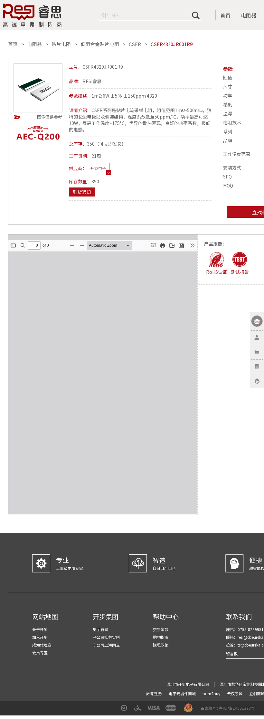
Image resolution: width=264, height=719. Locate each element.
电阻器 (248, 15)
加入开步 (40, 637)
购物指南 (160, 637)
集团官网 (100, 629)
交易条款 (160, 629)
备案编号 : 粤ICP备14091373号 (228, 708)
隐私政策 (160, 644)
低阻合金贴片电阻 (99, 44)
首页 (225, 15)
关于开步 (40, 629)
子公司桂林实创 (106, 637)
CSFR (135, 44)
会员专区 (40, 652)
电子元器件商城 (183, 693)
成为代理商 (42, 644)
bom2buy (212, 693)
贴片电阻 (61, 44)
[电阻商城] (32, 15)
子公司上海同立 (106, 644)
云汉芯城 (235, 693)
